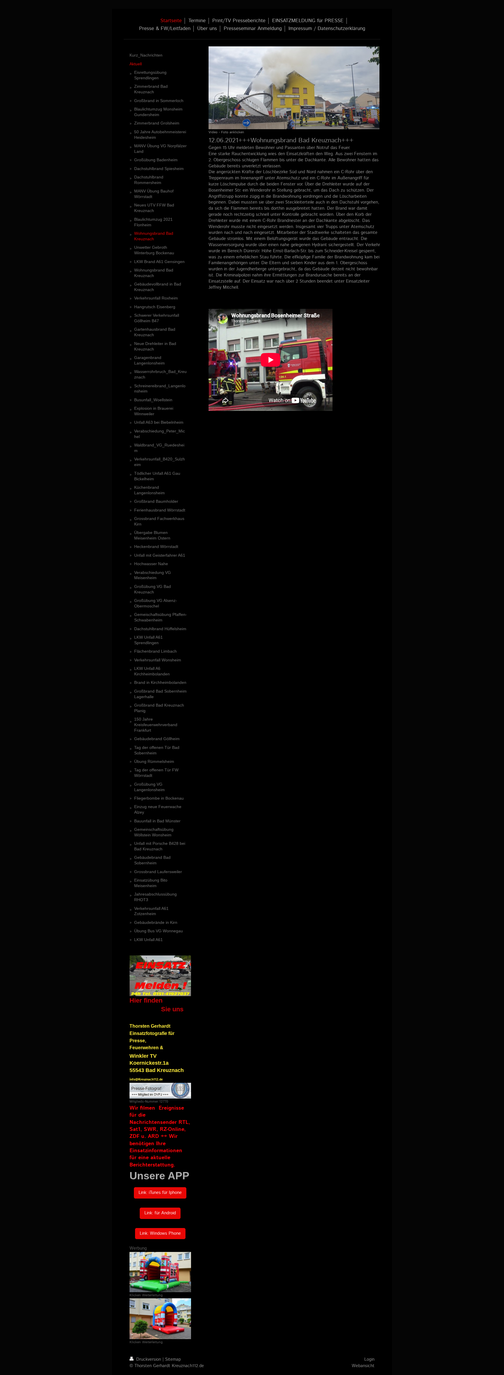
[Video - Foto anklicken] (294, 87)
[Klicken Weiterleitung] (160, 1272)
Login (369, 1359)
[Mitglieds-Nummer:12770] (160, 1091)
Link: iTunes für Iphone (160, 1193)
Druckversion (148, 1359)
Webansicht (363, 1366)
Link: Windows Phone (160, 1233)
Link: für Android (160, 1213)
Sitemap (173, 1359)
